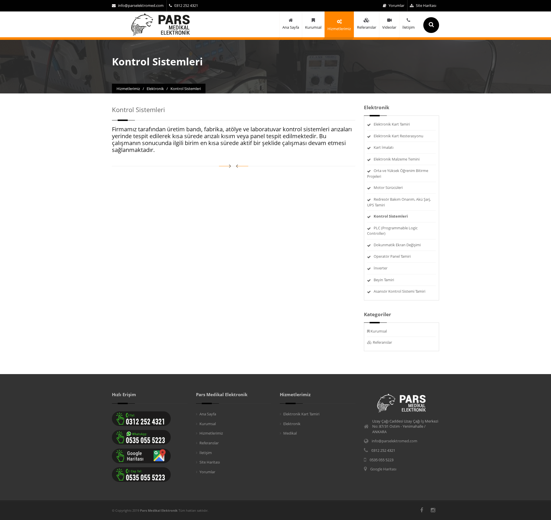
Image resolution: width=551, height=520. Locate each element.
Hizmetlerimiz (211, 433)
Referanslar (382, 342)
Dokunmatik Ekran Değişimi (397, 244)
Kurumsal (378, 331)
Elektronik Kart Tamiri (392, 124)
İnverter (380, 268)
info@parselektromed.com (141, 5)
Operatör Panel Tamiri (392, 256)
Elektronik (291, 423)
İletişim (205, 452)
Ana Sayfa (207, 414)
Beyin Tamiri (384, 279)
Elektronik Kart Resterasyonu (398, 135)
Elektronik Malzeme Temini (397, 159)
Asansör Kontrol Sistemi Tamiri (399, 291)
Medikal (290, 433)
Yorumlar (396, 5)
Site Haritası (426, 5)
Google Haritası (383, 469)
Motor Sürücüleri (388, 187)
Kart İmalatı (383, 147)
